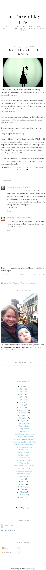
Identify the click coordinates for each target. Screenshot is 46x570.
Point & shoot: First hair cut (24, 465)
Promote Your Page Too (8, 530)
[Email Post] (27, 169)
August (22, 421)
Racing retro (24, 431)
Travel (38, 3)
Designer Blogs (29, 568)
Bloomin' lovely (24, 450)
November (22, 413)
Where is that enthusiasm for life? (24, 442)
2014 (21, 397)
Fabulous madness (24, 455)
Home (7, 3)
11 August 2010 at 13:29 (23, 217)
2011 (21, 405)
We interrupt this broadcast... (24, 439)
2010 (21, 407)
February (23, 492)
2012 (21, 402)
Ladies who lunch (24, 423)
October (23, 415)
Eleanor (9, 187)
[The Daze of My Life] (2, 527)
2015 (21, 394)
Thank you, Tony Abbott (24, 436)
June (22, 481)
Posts (6, 548)
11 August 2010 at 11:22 (21, 187)
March (22, 489)
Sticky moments (24, 428)
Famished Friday (24, 468)
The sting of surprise (24, 473)
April (23, 487)
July (22, 479)
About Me (22, 3)
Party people (24, 463)
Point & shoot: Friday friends (24, 444)
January (22, 495)
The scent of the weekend (24, 447)
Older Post (6, 274)
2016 (21, 391)
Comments (8, 552)
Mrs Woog (10, 217)
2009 (21, 497)
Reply (9, 211)
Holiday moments (24, 458)
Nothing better (24, 426)
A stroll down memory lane (24, 434)
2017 (21, 389)
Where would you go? (24, 460)
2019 (22, 386)
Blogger (27, 508)
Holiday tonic (24, 476)
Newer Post (39, 274)
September (22, 418)
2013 (21, 399)
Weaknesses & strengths (24, 471)
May (22, 484)
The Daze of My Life (7, 525)
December (22, 410)
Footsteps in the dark (24, 452)
